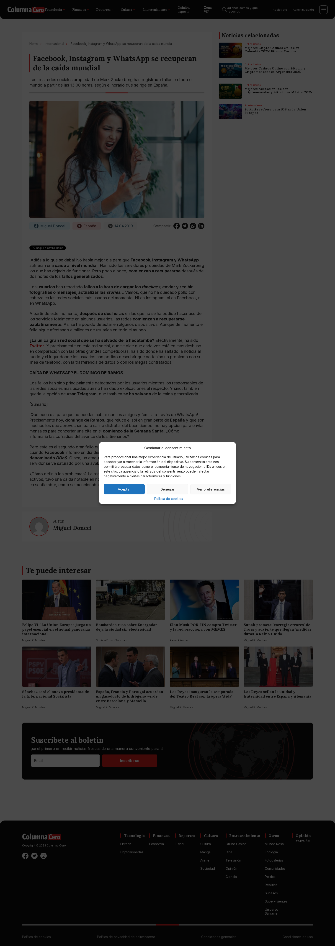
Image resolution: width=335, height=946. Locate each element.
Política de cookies (168, 499)
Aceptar (124, 489)
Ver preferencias (211, 489)
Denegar (167, 489)
